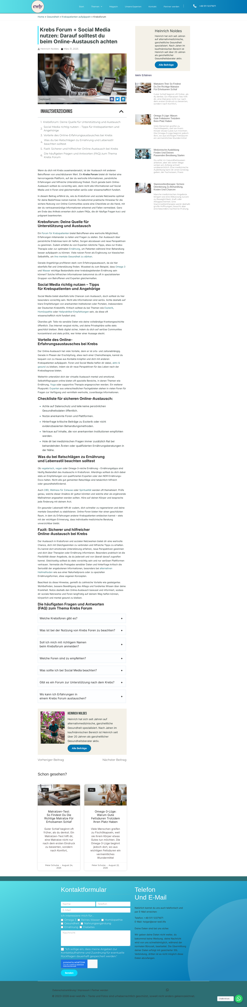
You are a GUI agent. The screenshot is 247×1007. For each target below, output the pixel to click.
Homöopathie (45, 311)
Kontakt (153, 6)
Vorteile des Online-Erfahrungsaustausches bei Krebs (78, 135)
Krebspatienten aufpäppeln (76, 16)
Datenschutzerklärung (64, 990)
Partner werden (171, 6)
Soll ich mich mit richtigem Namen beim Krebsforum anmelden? (63, 644)
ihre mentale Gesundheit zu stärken (73, 256)
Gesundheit (53, 16)
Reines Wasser (90, 919)
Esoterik (108, 307)
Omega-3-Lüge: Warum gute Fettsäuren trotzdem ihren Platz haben (105, 817)
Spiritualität (85, 490)
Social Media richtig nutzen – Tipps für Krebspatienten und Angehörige (81, 128)
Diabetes (89, 927)
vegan (58, 468)
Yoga (53, 384)
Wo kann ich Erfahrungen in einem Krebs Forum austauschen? (63, 696)
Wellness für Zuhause (61, 490)
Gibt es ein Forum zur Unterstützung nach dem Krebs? (77, 682)
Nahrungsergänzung (97, 923)
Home (41, 16)
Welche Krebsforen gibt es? (58, 618)
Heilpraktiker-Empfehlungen (74, 311)
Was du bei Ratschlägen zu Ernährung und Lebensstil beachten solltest (78, 142)
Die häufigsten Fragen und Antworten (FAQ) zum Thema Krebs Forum (80, 155)
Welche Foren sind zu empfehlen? (63, 658)
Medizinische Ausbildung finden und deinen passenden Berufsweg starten (169, 152)
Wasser (46, 270)
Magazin (113, 6)
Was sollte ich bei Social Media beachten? (68, 670)
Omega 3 (120, 266)
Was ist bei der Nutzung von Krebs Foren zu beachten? (77, 630)
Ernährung (74, 248)
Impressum (84, 990)
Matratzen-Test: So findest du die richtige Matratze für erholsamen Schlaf (59, 817)
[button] (112, 99)
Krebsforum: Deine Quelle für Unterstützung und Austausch (81, 122)
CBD (46, 490)
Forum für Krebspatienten (55, 233)
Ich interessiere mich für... (77, 915)
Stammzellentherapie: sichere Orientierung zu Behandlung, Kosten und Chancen (169, 187)
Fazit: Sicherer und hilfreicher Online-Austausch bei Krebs (81, 148)
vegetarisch (48, 468)
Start (81, 6)
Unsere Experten (133, 6)
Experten (54, 388)
